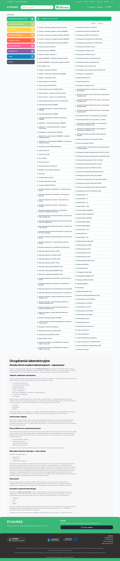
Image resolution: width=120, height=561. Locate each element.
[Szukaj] (50, 7)
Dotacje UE (100, 1)
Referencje (92, 1)
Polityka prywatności (69, 557)
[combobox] (37, 7)
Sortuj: (93, 23)
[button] (108, 7)
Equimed (52, 557)
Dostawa (86, 1)
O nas (111, 1)
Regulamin (79, 1)
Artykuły (106, 1)
